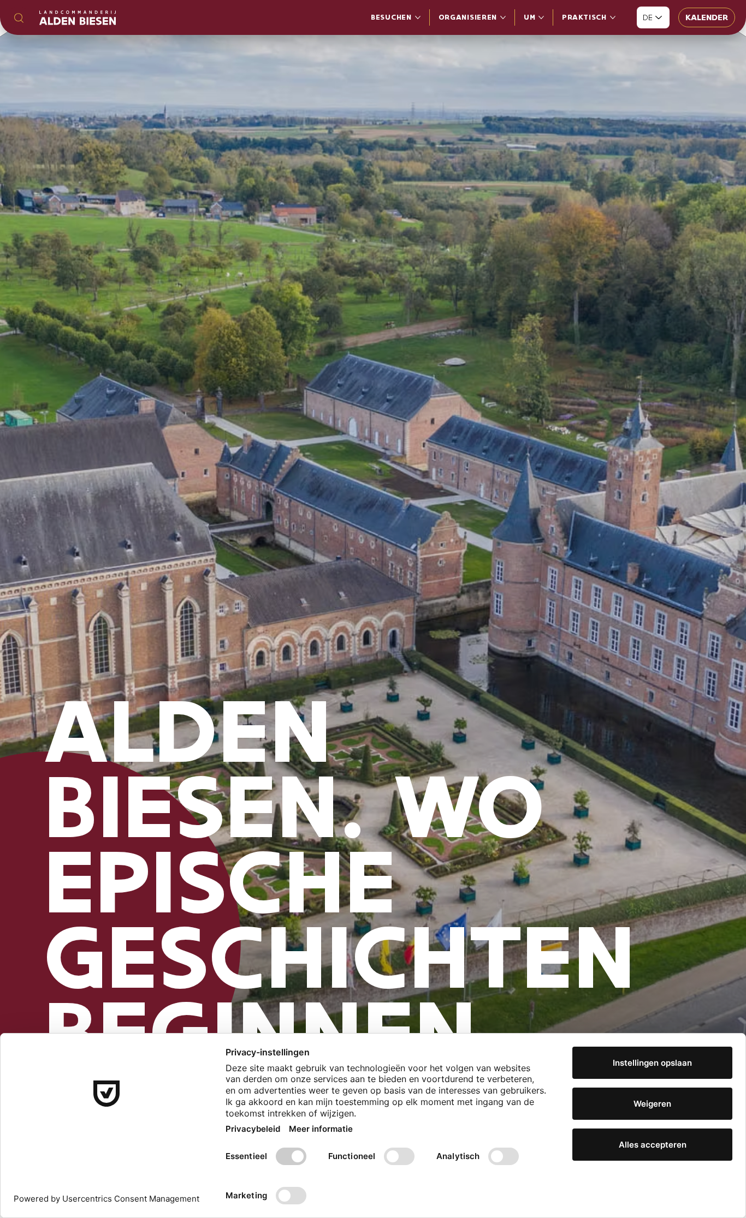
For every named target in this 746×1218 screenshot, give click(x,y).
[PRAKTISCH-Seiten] (612, 17)
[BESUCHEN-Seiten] (418, 17)
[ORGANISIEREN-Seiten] (503, 17)
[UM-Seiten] (541, 17)
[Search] (18, 17)
